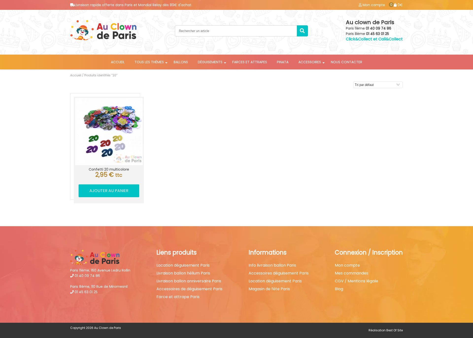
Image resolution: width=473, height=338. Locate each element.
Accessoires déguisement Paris (279, 273)
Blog (339, 289)
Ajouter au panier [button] (108, 190)
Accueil (118, 62)
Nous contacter (346, 62)
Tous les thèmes (149, 62)
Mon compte (347, 265)
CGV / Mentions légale (356, 281)
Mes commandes (351, 273)
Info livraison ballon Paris (272, 265)
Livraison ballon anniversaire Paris (188, 281)
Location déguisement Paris (183, 265)
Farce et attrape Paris (178, 297)
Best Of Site (394, 330)
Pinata (282, 62)
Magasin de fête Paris (269, 289)
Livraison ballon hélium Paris (183, 273)
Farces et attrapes (249, 62)
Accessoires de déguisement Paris (189, 289)
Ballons (181, 62)
